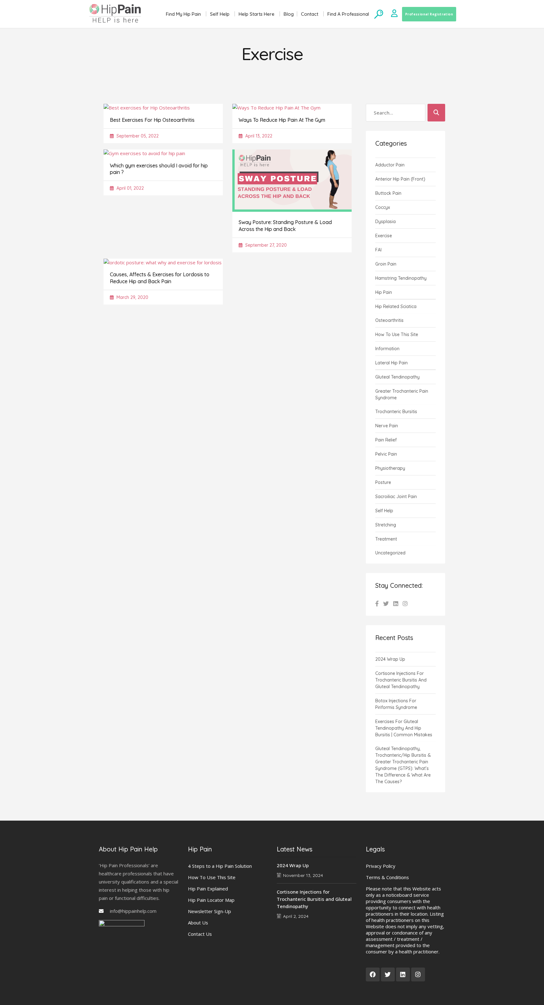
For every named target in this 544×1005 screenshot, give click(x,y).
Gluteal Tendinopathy (397, 377)
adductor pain (390, 165)
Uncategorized (390, 553)
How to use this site (396, 334)
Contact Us (200, 934)
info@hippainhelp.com (133, 911)
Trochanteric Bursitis (396, 411)
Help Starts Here (257, 14)
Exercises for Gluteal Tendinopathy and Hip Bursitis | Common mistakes (403, 728)
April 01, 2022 (129, 188)
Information (387, 348)
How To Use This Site (211, 877)
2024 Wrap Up (390, 659)
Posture (383, 482)
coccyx (382, 207)
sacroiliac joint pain (396, 496)
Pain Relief (386, 440)
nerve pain (386, 426)
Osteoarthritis (389, 320)
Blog (289, 14)
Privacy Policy (380, 866)
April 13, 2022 (258, 136)
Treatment (386, 539)
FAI (378, 250)
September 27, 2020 (265, 245)
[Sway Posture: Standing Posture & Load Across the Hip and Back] (292, 210)
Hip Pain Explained (208, 888)
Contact (309, 14)
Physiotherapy (390, 468)
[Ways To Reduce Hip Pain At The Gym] (276, 107)
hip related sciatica (395, 306)
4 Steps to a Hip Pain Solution (220, 866)
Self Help (220, 14)
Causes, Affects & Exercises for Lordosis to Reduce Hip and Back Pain (159, 277)
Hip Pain (383, 292)
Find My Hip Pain (183, 14)
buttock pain (388, 193)
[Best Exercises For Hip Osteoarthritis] (147, 107)
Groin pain (385, 264)
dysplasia (385, 221)
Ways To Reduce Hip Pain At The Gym (282, 120)
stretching (385, 525)
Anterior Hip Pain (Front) (400, 179)
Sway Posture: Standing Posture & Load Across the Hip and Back (285, 225)
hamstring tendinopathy (401, 278)
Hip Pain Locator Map (211, 900)
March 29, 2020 (131, 297)
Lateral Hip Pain (391, 363)
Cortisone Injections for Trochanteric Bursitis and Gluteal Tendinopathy (401, 680)
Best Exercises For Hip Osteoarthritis (152, 120)
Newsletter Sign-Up (209, 911)
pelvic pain (386, 454)
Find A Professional (348, 14)
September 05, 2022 (137, 136)
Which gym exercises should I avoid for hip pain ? (159, 169)
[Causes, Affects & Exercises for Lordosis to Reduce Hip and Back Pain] (163, 262)
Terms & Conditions (387, 877)
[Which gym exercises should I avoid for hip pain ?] (144, 153)
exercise (383, 236)
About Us (198, 922)
